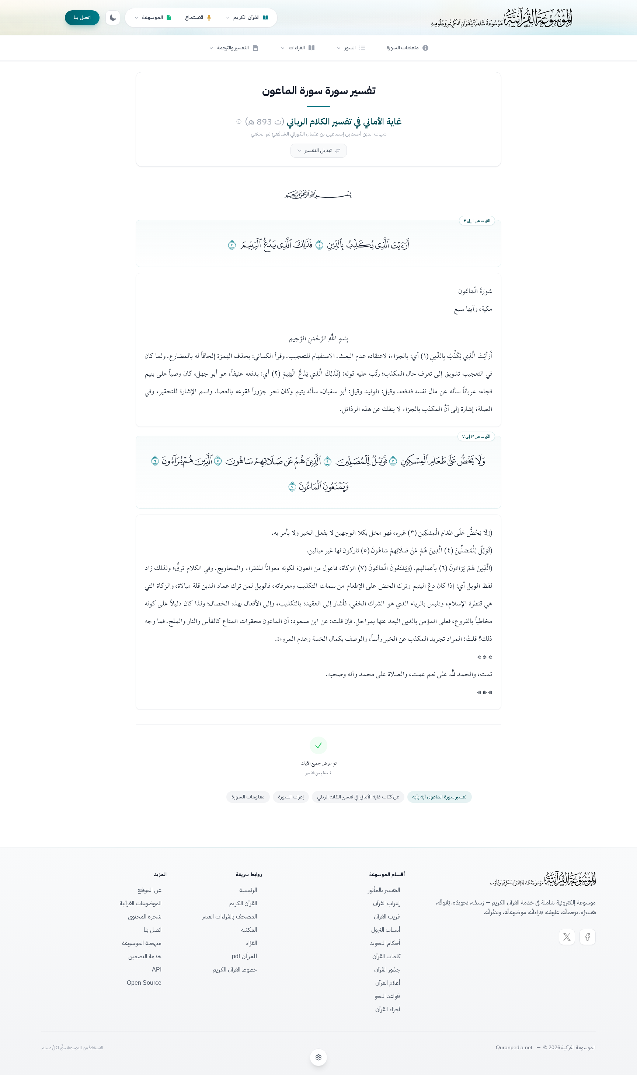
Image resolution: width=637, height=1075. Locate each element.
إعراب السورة (291, 797)
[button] (350, 48)
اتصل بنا (82, 17)
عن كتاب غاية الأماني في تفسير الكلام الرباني (358, 797)
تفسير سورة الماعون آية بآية (440, 797)
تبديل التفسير (318, 150)
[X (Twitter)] (567, 937)
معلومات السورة (248, 797)
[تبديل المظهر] (112, 17)
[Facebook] (587, 937)
